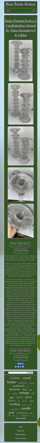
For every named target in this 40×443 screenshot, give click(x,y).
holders (15, 378)
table (8, 415)
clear (24, 389)
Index (21, 427)
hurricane (14, 389)
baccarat (24, 405)
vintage (24, 392)
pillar (30, 405)
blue (31, 413)
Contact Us (21, 430)
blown (24, 401)
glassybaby (21, 418)
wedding (14, 404)
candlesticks (22, 413)
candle (26, 408)
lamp (31, 401)
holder (11, 382)
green (15, 393)
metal (18, 415)
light (12, 397)
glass (28, 397)
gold (28, 386)
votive (19, 397)
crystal (26, 378)
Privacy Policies (20, 434)
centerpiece (14, 409)
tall (32, 393)
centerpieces (25, 415)
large (13, 415)
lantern (11, 400)
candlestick (19, 385)
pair (11, 412)
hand (30, 390)
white (18, 401)
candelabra (22, 383)
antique (31, 383)
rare (32, 415)
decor (9, 393)
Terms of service (20, 438)
